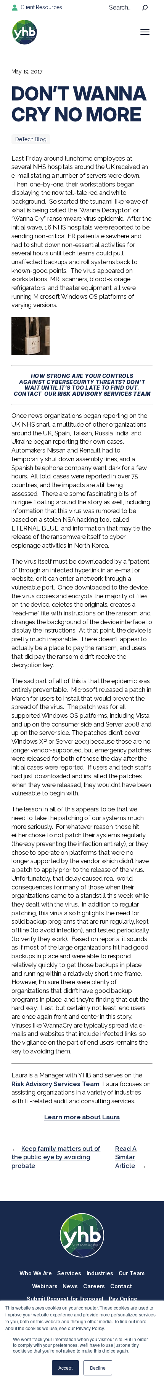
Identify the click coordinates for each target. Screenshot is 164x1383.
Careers (94, 1286)
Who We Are (35, 1273)
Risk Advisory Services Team (55, 1084)
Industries (100, 1273)
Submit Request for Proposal (65, 1298)
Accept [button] (65, 1367)
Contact (121, 1286)
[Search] (145, 8)
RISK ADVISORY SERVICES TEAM (104, 393)
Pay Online (123, 1298)
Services (69, 1273)
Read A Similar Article (126, 1157)
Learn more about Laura (82, 1117)
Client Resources (41, 7)
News (70, 1286)
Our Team (132, 1273)
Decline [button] (98, 1367)
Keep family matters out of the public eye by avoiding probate (55, 1157)
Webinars (44, 1286)
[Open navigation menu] (145, 32)
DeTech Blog (31, 139)
